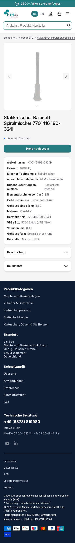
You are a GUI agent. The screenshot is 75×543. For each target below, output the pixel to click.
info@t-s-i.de (12, 427)
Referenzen (12, 388)
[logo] (11, 13)
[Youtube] (7, 443)
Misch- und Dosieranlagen (22, 296)
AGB (6, 474)
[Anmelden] (50, 13)
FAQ (6, 402)
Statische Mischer (16, 317)
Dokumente (14, 265)
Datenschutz (11, 467)
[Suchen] (69, 25)
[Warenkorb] (59, 13)
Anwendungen (13, 380)
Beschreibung (16, 252)
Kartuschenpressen (17, 310)
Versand (8, 487)
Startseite (9, 37)
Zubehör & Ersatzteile (18, 303)
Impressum (10, 461)
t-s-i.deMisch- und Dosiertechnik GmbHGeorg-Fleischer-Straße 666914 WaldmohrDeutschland (26, 349)
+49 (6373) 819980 (22, 421)
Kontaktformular (14, 394)
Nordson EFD (26, 37)
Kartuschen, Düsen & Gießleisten (26, 324)
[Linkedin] (15, 443)
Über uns (10, 373)
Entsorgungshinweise (16, 480)
